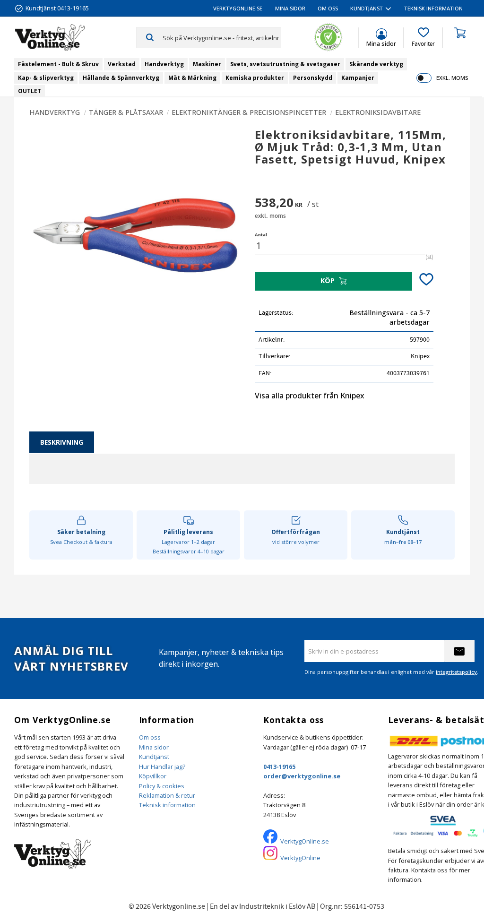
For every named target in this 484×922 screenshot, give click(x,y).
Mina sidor (154, 747)
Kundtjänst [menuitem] (366, 8)
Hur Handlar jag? (162, 766)
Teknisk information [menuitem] (433, 8)
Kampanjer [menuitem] (357, 78)
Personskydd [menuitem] (312, 78)
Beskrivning (61, 442)
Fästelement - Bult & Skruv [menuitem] (58, 64)
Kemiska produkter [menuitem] (254, 78)
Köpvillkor (152, 776)
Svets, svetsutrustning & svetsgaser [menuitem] (285, 64)
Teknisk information (167, 805)
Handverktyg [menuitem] (164, 64)
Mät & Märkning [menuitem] (192, 78)
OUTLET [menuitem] (29, 91)
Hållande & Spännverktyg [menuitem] (121, 78)
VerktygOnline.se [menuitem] (237, 8)
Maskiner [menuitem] (207, 64)
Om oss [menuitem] (328, 8)
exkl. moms (452, 77)
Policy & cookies (161, 786)
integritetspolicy (456, 671)
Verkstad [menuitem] (122, 64)
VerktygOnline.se (304, 841)
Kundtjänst (154, 756)
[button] (423, 37)
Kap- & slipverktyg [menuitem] (46, 78)
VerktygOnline (300, 857)
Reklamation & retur (167, 795)
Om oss (150, 737)
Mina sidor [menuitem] (290, 8)
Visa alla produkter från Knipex (309, 395)
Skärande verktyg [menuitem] (376, 64)
